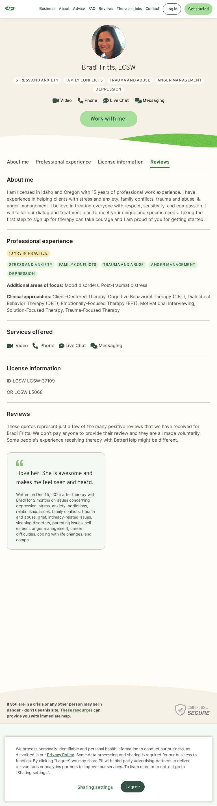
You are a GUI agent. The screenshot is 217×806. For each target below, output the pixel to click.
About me (18, 162)
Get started (198, 9)
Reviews (160, 162)
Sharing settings (95, 787)
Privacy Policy (60, 754)
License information (121, 162)
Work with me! (108, 119)
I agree (132, 787)
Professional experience (63, 162)
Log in (171, 9)
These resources (76, 710)
